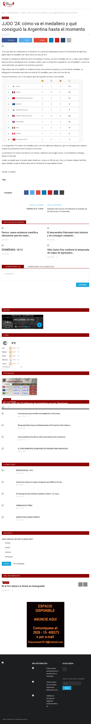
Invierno (8, 552)
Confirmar (83, 285)
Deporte (23, 13)
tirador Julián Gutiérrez (31, 160)
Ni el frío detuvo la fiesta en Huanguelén (23, 586)
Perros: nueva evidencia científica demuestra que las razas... (20, 234)
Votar (6, 564)
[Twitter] (32, 192)
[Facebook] (26, 192)
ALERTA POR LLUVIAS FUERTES (28, 517)
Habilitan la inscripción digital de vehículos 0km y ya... (52, 701)
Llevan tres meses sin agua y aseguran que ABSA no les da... (39, 482)
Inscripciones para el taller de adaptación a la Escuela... (39, 413)
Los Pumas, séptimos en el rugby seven (46, 153)
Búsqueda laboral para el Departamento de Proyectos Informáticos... (45, 425)
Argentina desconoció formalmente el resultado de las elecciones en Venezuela (67, 210)
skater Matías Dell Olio (77, 160)
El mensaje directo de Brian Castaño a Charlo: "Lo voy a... (38, 494)
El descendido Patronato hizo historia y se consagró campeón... (67, 234)
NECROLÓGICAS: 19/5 (24, 470)
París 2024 (29, 54)
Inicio (3, 13)
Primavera (9, 557)
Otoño (7, 547)
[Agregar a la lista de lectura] (69, 40)
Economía (7, 399)
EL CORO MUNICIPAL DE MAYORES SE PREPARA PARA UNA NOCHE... (43, 449)
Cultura (6, 582)
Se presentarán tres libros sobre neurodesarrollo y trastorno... (42, 437)
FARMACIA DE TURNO (35, 209)
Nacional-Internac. (13, 13)
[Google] (38, 192)
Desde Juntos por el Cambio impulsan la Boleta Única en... (52, 686)
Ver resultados (18, 564)
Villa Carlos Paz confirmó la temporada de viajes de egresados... (68, 251)
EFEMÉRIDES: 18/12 (12, 249)
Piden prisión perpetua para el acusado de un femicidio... (52, 672)
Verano (7, 543)
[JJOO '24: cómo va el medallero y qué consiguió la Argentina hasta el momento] (45, 46)
